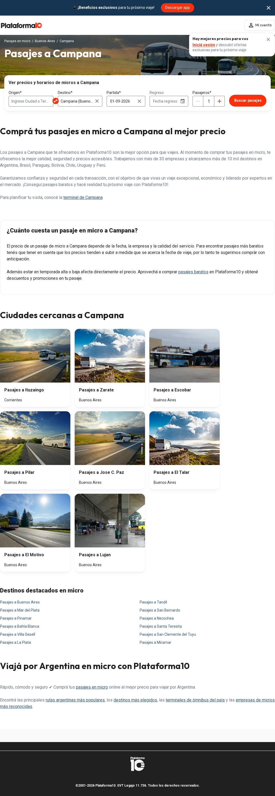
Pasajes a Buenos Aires (20, 602)
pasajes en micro (92, 687)
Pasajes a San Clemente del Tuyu (168, 634)
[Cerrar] (268, 39)
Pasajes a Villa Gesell (17, 634)
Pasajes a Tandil (153, 602)
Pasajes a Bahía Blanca (19, 626)
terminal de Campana (83, 197)
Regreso (157, 92)
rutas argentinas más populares (75, 700)
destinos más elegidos (135, 700)
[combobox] (31, 101)
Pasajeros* (202, 92)
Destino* (65, 92)
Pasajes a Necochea (157, 618)
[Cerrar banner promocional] (268, 8)
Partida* (114, 92)
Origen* (15, 92)
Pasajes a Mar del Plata (19, 610)
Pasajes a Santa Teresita (161, 626)
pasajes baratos (193, 271)
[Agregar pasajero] (219, 101)
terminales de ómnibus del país (195, 700)
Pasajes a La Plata (15, 642)
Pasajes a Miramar (155, 642)
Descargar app (177, 7)
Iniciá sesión (204, 45)
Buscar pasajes (248, 100)
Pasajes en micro (17, 41)
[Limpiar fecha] (139, 101)
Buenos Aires (45, 41)
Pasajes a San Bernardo (160, 610)
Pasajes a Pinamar (16, 618)
